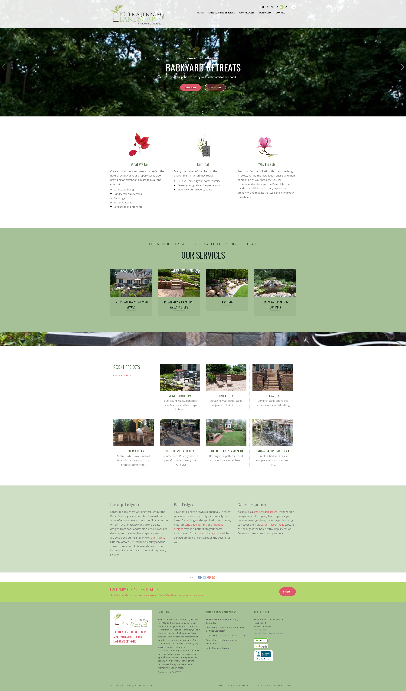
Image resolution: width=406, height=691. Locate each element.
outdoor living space (209, 533)
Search (293, 7)
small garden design (265, 512)
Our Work (265, 12)
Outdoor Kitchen (133, 451)
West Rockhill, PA (180, 395)
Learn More (190, 87)
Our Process (247, 12)
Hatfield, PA (226, 395)
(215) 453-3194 (260, 629)
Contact (281, 12)
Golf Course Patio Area (179, 451)
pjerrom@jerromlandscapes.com (269, 633)
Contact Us (215, 87)
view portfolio (122, 375)
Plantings (227, 302)
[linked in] (277, 7)
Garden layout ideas (272, 524)
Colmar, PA (272, 395)
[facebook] (268, 7)
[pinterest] (272, 7)
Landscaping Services (221, 12)
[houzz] (263, 7)
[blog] (286, 7)
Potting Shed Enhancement (226, 451)
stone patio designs (195, 524)
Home (200, 12)
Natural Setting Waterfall (272, 451)
